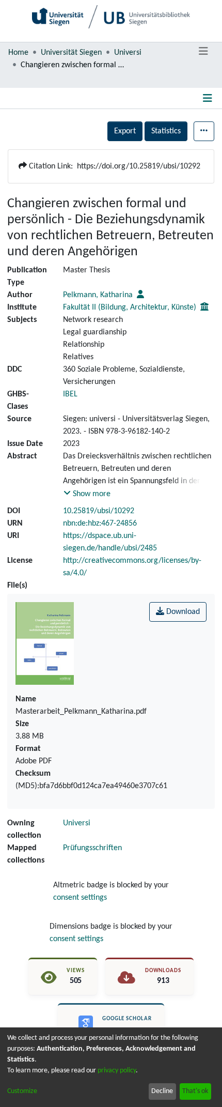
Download (182, 612)
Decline (162, 1091)
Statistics (166, 131)
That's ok (195, 1091)
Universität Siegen (71, 53)
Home (18, 53)
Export (125, 131)
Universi (127, 53)
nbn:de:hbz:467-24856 (100, 523)
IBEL (70, 394)
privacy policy (117, 1070)
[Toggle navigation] (203, 52)
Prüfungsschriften (92, 848)
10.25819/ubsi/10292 (98, 511)
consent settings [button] (80, 898)
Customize (22, 1091)
